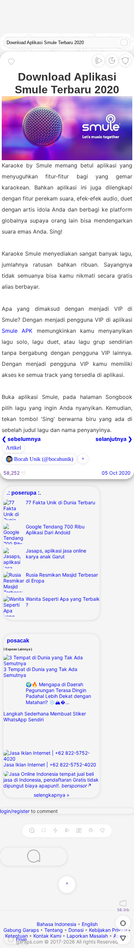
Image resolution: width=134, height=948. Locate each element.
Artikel (13, 448)
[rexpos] (43, 830)
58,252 (12, 473)
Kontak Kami (47, 936)
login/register (15, 811)
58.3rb (123, 909)
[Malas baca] (98, 62)
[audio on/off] (67, 830)
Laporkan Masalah (87, 936)
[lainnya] (125, 62)
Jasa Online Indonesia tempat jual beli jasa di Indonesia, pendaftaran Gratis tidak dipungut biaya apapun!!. (51, 780)
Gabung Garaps (21, 930)
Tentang (53, 930)
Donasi (75, 930)
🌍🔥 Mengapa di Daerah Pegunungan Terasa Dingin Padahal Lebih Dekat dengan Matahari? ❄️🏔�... (58, 693)
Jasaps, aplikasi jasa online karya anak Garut (56, 553)
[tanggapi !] (11, 61)
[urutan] (55, 830)
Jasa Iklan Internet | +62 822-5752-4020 (49, 764)
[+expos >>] (31, 830)
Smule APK (17, 330)
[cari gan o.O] (124, 43)
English (90, 924)
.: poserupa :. (24, 493)
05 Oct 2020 (116, 473)
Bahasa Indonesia (57, 924)
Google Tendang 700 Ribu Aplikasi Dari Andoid (55, 529)
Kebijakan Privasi (108, 930)
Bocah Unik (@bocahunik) (43, 459)
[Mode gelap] (112, 62)
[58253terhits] (123, 903)
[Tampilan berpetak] (79, 830)
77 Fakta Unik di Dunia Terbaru (60, 502)
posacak (18, 640)
